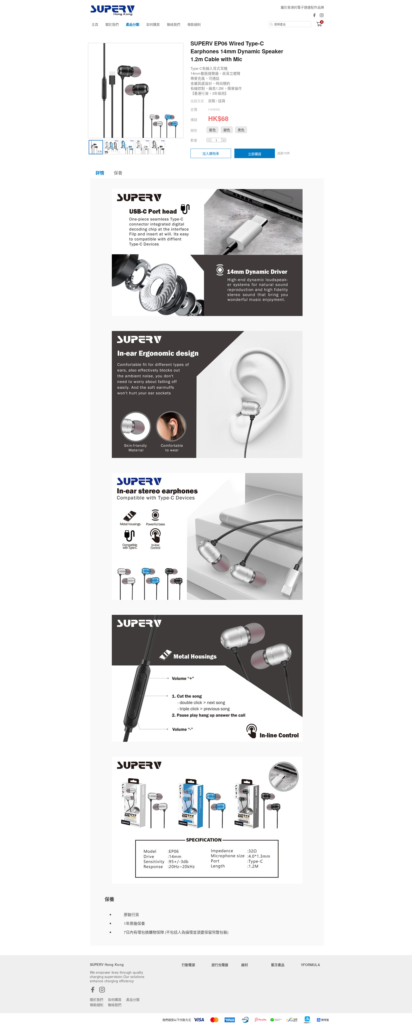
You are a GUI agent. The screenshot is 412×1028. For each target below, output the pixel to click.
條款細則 (194, 24)
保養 (118, 173)
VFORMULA (310, 965)
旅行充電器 (219, 965)
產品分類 (132, 24)
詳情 (100, 173)
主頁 (95, 24)
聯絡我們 (173, 24)
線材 (244, 965)
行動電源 (188, 965)
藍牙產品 (277, 965)
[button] (212, 129)
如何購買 (153, 24)
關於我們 (112, 24)
